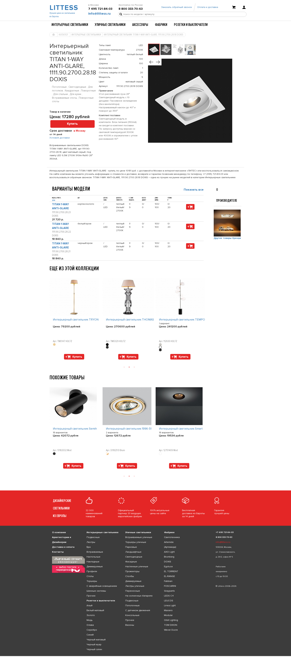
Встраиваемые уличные (138, 537)
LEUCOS (168, 600)
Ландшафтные (133, 551)
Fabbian (168, 581)
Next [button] (51, 361)
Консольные (132, 615)
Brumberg (169, 556)
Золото (91, 615)
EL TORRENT (171, 571)
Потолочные (132, 605)
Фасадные (131, 561)
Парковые (131, 547)
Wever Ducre (171, 629)
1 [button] (124, 367)
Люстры (91, 542)
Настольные (93, 556)
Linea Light (170, 605)
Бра (89, 547)
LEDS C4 (169, 595)
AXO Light (169, 551)
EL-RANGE (169, 576)
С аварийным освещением (102, 586)
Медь (90, 620)
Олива (90, 625)
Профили (92, 571)
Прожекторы (132, 571)
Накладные (93, 561)
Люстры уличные (134, 586)
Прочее (91, 595)
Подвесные (93, 537)
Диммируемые (95, 566)
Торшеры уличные (135, 542)
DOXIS (167, 561)
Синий (90, 634)
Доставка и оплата (63, 547)
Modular (168, 615)
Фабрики (161, 24)
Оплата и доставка (207, 7)
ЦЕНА (53, 200)
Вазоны (129, 625)
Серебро (92, 629)
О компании (59, 532)
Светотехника (172, 537)
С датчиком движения (137, 610)
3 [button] (134, 367)
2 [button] (129, 367)
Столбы (129, 576)
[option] (76, 319)
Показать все (194, 189)
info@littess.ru (99, 14)
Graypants (169, 590)
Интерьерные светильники (70, 24)
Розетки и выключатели (191, 24)
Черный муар (94, 644)
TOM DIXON (170, 625)
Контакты (58, 551)
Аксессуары (140, 24)
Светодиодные (133, 556)
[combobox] (81, 130)
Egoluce (168, 566)
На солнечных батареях (139, 595)
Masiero (168, 610)
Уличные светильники (110, 24)
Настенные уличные (136, 566)
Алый (89, 605)
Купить (72, 124)
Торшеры (92, 581)
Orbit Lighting (171, 620)
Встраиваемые (95, 551)
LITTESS (63, 7)
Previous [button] (51, 274)
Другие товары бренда (227, 238)
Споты (90, 576)
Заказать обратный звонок (176, 7)
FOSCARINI (170, 586)
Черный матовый (96, 639)
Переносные (132, 590)
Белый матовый (95, 610)
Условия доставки (60, 137)
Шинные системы (96, 590)
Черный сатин (94, 649)
